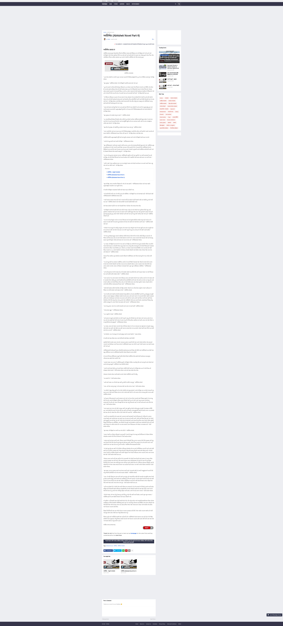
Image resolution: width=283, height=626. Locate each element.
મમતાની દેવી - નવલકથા (164, 109)
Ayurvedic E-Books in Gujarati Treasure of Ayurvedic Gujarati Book (173, 67)
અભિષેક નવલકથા (121, 545)
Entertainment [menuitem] (135, 4)
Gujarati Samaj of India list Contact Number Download (169, 58)
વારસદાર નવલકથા (172, 100)
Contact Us (109, 1)
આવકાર (104, 4)
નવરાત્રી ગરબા (170, 111)
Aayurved (173, 109)
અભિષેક (115, 545)
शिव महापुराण (162, 125)
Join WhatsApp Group (275, 615)
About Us (104, 1)
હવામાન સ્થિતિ (175, 117)
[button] (175, 4)
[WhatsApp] (123, 550)
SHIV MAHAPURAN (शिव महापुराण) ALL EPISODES (172, 73)
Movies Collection (171, 120)
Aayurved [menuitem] (122, 4)
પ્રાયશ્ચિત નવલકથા (163, 100)
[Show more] (132, 550)
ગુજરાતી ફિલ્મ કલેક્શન (164, 128)
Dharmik (161, 114)
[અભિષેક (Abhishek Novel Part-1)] (129, 564)
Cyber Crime (162, 120)
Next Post (152, 619)
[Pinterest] (126, 550)
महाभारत (169, 122)
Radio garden (163, 122)
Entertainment (163, 111)
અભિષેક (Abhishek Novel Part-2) (116, 177)
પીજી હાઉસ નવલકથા (172, 103)
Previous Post (106, 619)
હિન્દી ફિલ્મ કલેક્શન (174, 128)
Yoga (169, 117)
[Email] (129, 550)
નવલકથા (166, 98)
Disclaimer (155, 624)
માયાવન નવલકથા (174, 98)
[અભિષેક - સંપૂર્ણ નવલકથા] (111, 564)
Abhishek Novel (110, 32)
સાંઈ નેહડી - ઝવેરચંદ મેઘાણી (173, 85)
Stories (161, 98)
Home (104, 32)
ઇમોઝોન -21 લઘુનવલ (170, 125)
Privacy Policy (115, 1)
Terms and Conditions (171, 624)
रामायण (174, 122)
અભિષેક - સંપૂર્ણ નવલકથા (113, 172)
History (176, 111)
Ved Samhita (168, 114)
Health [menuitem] (128, 4)
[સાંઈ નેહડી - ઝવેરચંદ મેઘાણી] (162, 87)
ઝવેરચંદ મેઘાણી (162, 106)
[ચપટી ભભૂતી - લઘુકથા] (162, 80)
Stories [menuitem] (116, 4)
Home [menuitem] (110, 4)
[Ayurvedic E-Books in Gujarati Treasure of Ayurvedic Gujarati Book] (162, 67)
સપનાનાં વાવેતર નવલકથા (172, 106)
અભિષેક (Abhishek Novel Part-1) (115, 175)
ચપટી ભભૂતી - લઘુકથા (172, 79)
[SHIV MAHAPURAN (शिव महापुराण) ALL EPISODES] (162, 74)
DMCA (179, 624)
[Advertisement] (141, 18)
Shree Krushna (163, 117)
